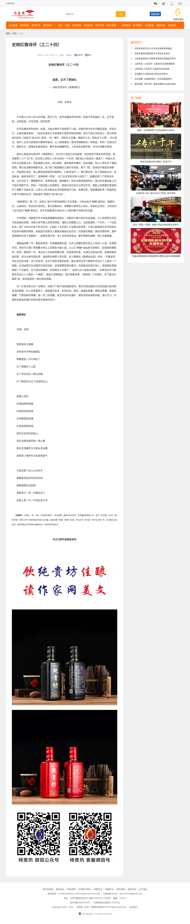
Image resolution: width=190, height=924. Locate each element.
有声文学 (99, 25)
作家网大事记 (85, 889)
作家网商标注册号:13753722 (106, 902)
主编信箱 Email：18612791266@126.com (122, 893)
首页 (8, 33)
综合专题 (111, 25)
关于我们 (143, 889)
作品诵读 (88, 25)
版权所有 (132, 889)
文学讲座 (76, 25)
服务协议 (60, 889)
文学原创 (126, 25)
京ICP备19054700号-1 (80, 902)
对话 (67, 25)
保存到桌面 (48, 889)
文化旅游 (149, 25)
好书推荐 (137, 25)
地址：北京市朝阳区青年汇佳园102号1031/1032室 (87, 898)
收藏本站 (109, 889)
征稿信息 (160, 25)
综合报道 (24, 25)
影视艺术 (36, 25)
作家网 (24, 14)
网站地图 (121, 889)
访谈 (60, 25)
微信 (89, 55)
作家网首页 (10, 3)
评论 (14, 33)
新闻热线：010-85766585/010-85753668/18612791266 (74, 893)
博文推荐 (47, 25)
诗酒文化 (172, 25)
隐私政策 (71, 889)
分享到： (80, 55)
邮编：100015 (119, 898)
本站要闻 (12, 25)
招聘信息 (98, 889)
